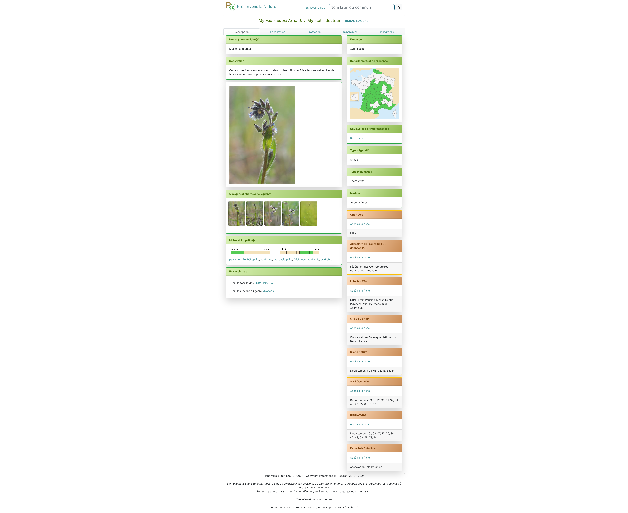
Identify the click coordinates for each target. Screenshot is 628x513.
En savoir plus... (315, 7)
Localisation (277, 32)
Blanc (360, 138)
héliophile (253, 259)
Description (241, 32)
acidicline (266, 259)
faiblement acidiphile (306, 259)
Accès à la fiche (360, 223)
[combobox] (362, 7)
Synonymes (350, 32)
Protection (314, 32)
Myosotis (268, 291)
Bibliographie (386, 32)
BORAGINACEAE (356, 21)
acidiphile (326, 259)
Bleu (352, 138)
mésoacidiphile (283, 259)
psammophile (237, 259)
